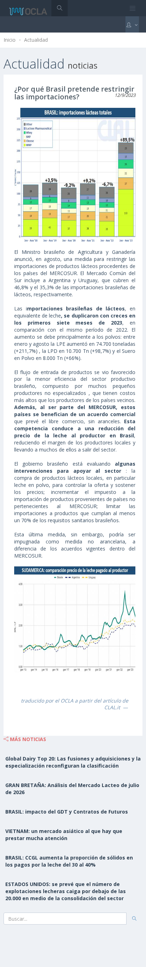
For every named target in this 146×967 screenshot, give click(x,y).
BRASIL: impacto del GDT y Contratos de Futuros (66, 811)
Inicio (10, 39)
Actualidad (36, 39)
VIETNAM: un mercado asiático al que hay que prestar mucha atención (63, 834)
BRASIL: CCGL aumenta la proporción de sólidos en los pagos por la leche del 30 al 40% (69, 861)
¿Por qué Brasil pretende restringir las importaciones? (74, 92)
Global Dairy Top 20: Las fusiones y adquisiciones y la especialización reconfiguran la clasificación (73, 762)
